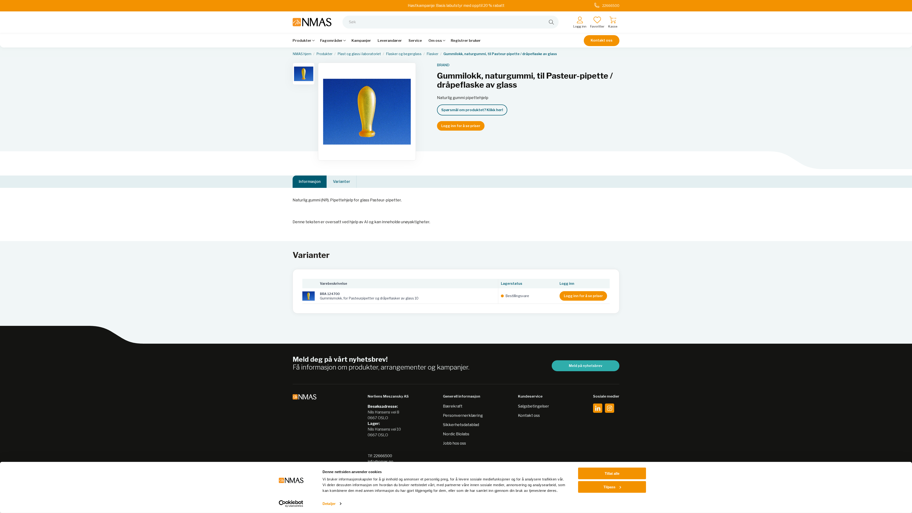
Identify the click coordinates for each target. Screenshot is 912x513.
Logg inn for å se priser (460, 126)
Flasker (432, 54)
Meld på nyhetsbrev (585, 366)
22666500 (383, 456)
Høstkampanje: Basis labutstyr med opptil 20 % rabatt (456, 5)
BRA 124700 (330, 294)
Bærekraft (452, 406)
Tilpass (609, 487)
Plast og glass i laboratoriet (359, 54)
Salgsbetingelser (533, 406)
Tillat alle (612, 473)
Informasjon (310, 181)
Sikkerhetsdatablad (461, 425)
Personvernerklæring (463, 415)
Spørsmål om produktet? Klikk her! (472, 110)
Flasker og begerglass (404, 54)
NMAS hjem (302, 54)
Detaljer (329, 504)
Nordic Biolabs (456, 434)
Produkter (324, 54)
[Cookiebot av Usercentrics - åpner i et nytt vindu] (291, 503)
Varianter (341, 181)
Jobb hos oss (454, 443)
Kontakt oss (602, 40)
